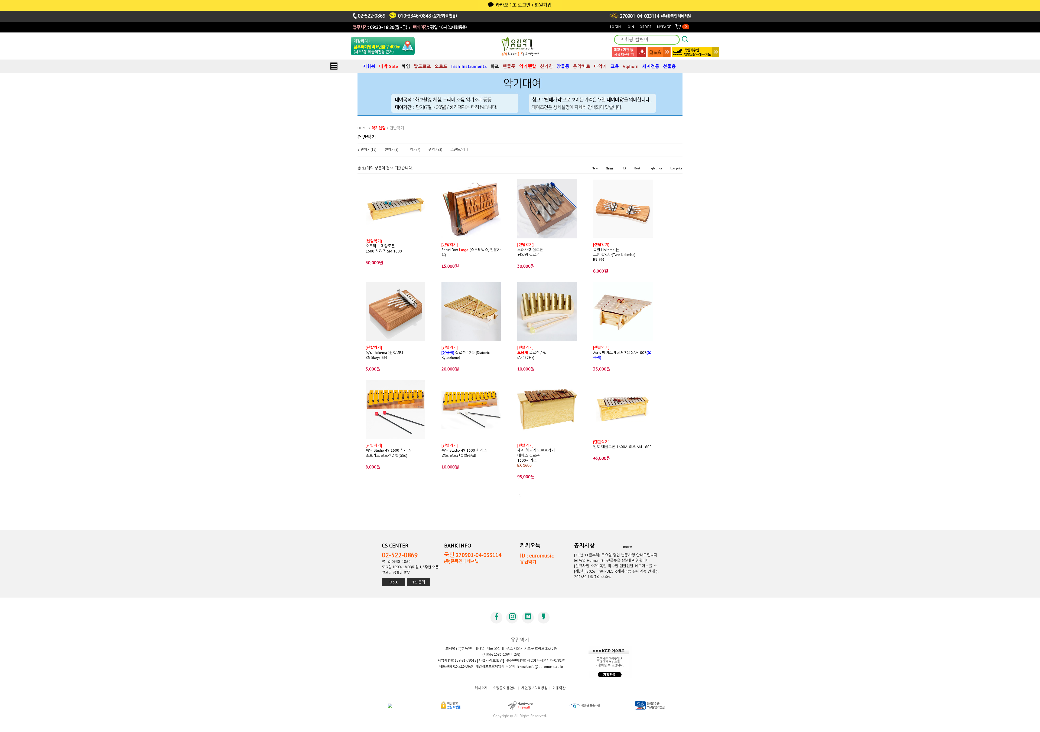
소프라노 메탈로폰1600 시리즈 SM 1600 (384, 246)
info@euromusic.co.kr (545, 666)
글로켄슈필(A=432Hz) (532, 352)
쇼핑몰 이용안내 (504, 688)
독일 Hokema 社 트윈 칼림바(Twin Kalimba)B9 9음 (614, 252)
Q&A (393, 582)
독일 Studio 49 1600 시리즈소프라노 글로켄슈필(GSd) (388, 450)
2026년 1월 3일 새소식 (593, 576)
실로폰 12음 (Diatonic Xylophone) (465, 352)
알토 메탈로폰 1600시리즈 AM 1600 (622, 444)
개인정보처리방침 (534, 688)
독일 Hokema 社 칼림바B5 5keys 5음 (385, 352)
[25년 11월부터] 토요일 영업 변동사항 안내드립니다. (616, 555)
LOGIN (615, 27)
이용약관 (559, 688)
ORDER (646, 27)
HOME (363, 128)
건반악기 (397, 128)
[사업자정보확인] (490, 660)
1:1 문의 (418, 582)
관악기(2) (435, 149)
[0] (680, 27)
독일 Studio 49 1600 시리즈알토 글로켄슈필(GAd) (464, 450)
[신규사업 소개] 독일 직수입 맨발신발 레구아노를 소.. (616, 565)
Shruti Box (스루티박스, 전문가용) (470, 249)
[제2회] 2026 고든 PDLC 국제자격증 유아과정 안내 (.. (616, 571)
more (627, 546)
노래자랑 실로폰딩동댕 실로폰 (530, 249)
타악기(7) (413, 149)
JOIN (630, 27)
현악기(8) (391, 149)
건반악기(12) (367, 149)
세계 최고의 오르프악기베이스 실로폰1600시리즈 (536, 455)
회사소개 (480, 688)
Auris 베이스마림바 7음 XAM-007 (622, 352)
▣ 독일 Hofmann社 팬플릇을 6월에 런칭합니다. (612, 560)
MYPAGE (664, 27)
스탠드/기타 (459, 149)
